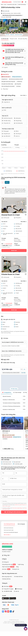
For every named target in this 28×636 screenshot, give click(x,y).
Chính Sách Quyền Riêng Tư (18, 40)
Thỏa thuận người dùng (7, 42)
